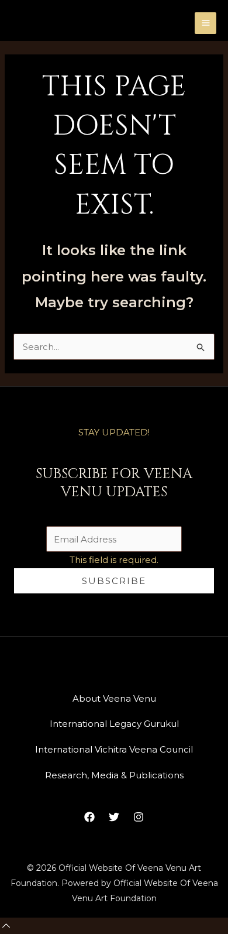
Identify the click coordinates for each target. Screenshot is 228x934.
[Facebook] (89, 817)
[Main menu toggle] (205, 23)
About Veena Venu (114, 698)
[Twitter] (114, 817)
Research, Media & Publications (114, 775)
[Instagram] (138, 817)
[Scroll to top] (6, 925)
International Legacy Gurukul (114, 723)
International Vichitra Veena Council (114, 749)
